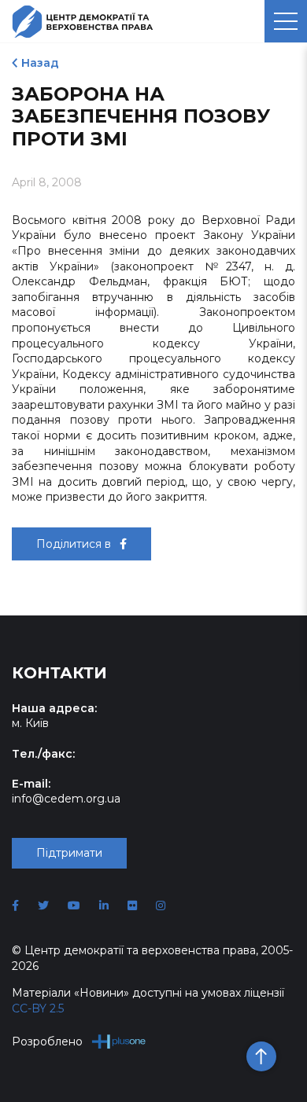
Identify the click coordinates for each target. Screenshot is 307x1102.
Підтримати (69, 853)
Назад (40, 63)
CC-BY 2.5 (38, 1008)
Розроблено (47, 1041)
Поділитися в (75, 544)
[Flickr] (132, 905)
